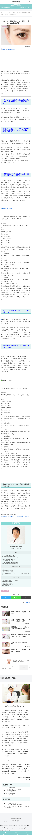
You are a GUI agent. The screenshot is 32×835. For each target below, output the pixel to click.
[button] (26, 597)
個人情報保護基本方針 (16, 818)
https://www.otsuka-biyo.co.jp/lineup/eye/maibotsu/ (14, 516)
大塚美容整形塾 (16, 1)
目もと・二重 (5, 590)
